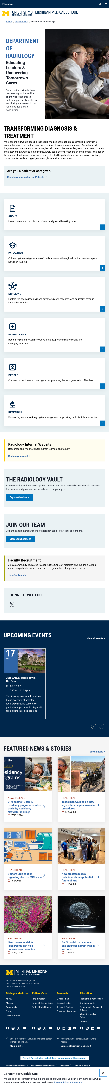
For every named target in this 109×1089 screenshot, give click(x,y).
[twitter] (18, 1028)
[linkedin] (69, 1028)
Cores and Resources (66, 1011)
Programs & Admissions (91, 999)
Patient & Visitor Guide (42, 1003)
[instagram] (13, 1028)
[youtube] (24, 1028)
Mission (9, 1003)
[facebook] (7, 1028)
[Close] (103, 1073)
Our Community (87, 1003)
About (9, 999)
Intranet (83, 1021)
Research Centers (65, 1007)
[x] (12, 604)
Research (62, 993)
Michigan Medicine (17, 993)
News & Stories (13, 1015)
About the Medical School (88, 1015)
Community (11, 1007)
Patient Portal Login (41, 1007)
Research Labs (63, 1003)
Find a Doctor (38, 999)
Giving (9, 1011)
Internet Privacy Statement (68, 1082)
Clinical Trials (63, 999)
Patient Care (39, 993)
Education (86, 993)
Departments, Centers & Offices (91, 1008)
